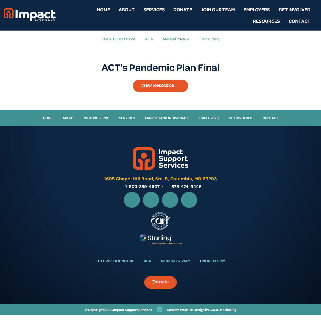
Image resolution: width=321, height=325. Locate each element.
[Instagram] (151, 200)
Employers (257, 9)
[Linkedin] (170, 200)
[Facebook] (132, 200)
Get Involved (294, 9)
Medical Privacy (176, 38)
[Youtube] (189, 200)
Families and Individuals (167, 118)
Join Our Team (218, 9)
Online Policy (209, 38)
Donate (182, 9)
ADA (149, 38)
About (127, 9)
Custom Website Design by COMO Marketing (201, 309)
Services (154, 9)
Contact (299, 21)
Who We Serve (96, 118)
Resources (266, 21)
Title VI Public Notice (118, 38)
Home (103, 9)
